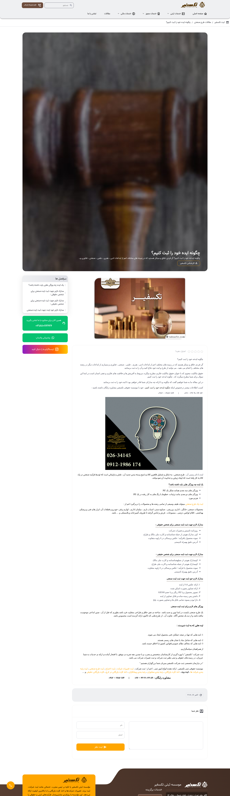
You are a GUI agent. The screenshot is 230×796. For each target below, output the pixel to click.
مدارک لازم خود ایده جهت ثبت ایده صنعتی (45, 310)
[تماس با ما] (11, 785)
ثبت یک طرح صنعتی (194, 504)
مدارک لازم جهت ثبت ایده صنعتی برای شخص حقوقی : (47, 293)
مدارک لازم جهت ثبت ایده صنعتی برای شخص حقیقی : (47, 302)
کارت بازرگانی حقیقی (95, 672)
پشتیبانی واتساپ (43, 338)
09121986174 (30, 5)
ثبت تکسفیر (219, 22)
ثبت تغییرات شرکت (125, 669)
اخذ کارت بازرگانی (172, 672)
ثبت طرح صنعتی (96, 669)
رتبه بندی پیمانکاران (137, 672)
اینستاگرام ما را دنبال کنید (43, 349)
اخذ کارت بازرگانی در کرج (116, 672)
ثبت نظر (99, 747)
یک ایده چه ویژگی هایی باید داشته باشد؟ (46, 285)
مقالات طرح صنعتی (202, 22)
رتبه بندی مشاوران (155, 672)
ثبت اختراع (110, 669)
